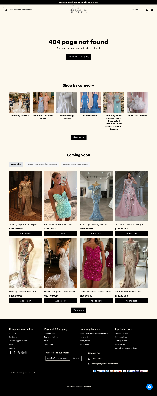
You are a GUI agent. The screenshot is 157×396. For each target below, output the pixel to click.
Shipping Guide (49, 333)
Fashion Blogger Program (18, 341)
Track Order (48, 345)
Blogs (11, 345)
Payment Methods (51, 337)
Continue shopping (78, 56)
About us (12, 333)
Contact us (13, 337)
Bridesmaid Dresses (122, 337)
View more (78, 137)
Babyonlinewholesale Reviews (126, 348)
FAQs (46, 341)
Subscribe (76, 358)
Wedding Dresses (121, 333)
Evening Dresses (121, 341)
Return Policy (84, 345)
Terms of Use (85, 337)
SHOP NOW (89, 2)
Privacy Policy (85, 341)
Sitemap (12, 348)
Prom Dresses (120, 345)
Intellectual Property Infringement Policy (95, 333)
